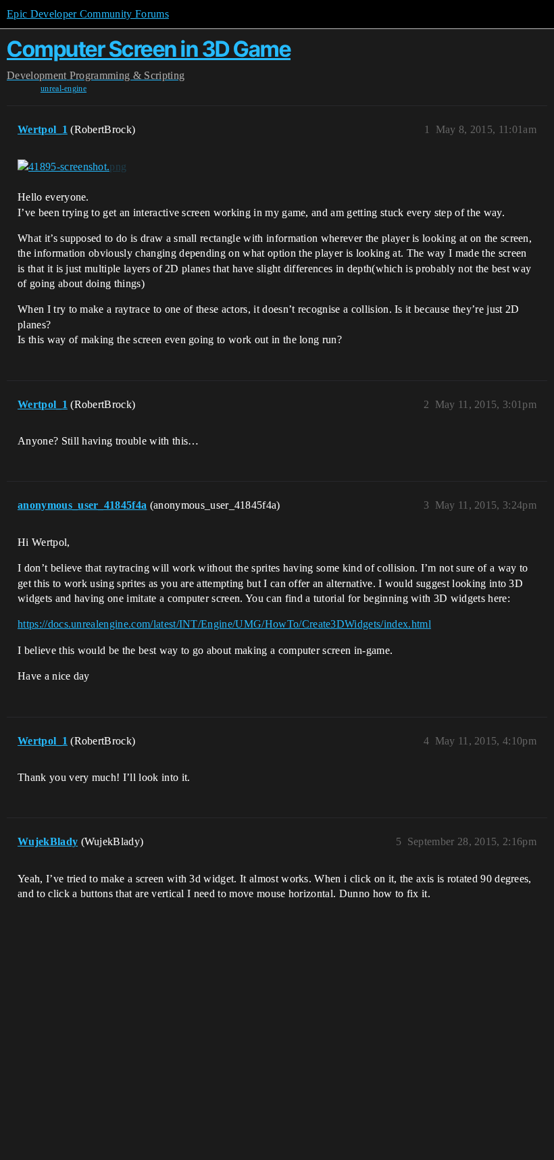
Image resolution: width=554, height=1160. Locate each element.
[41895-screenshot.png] (72, 167)
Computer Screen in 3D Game (149, 49)
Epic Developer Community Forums (88, 14)
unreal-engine (63, 88)
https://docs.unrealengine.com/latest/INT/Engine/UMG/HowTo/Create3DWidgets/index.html (224, 624)
